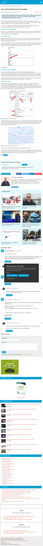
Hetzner (9, 543)
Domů (2, 5)
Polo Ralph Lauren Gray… (7, 477)
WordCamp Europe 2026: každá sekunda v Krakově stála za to (16, 530)
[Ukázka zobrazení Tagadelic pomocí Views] (21, 135)
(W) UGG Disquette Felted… (7, 483)
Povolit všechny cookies (12, 275)
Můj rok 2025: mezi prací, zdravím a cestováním (13, 517)
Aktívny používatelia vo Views (8, 501)
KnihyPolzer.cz (23, 397)
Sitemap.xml (10, 540)
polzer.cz (31, 183)
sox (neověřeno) (8, 299)
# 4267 (41, 288)
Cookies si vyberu (11, 278)
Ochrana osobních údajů (13, 168)
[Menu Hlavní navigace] (41, 2)
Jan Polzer (18, 12)
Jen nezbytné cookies (23, 275)
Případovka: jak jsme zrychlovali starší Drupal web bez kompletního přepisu (19, 516)
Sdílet (19, 173)
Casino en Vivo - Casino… (7, 472)
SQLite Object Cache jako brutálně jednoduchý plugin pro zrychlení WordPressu (20, 532)
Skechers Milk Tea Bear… (7, 461)
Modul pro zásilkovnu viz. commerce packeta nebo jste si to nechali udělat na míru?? (19, 498)
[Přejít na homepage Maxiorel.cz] (4, 2)
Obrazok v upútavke (6, 495)
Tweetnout (26, 173)
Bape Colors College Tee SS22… (8, 463)
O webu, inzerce (4, 540)
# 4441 (41, 299)
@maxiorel (15, 187)
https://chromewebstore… (7, 474)
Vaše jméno (4, 338)
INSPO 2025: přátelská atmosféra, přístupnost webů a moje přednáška (18, 519)
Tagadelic (6, 31)
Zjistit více (8, 272)
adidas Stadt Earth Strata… (7, 480)
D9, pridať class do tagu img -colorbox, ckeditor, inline (13, 497)
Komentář (4, 342)
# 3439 (41, 265)
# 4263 (40, 277)
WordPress (21, 525)
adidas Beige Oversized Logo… (8, 469)
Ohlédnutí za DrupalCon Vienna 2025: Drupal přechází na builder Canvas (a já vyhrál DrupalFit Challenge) (31, 225)
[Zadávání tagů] (21, 56)
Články (5, 5)
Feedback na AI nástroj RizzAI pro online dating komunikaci (14, 489)
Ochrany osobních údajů (26, 354)
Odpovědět (8, 261)
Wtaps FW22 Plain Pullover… (8, 458)
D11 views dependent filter (7, 494)
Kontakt (15, 540)
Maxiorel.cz (14, 538)
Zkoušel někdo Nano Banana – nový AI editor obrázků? (13, 492)
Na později (39, 173)
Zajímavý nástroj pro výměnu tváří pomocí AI (11, 491)
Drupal (5, 155)
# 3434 (40, 250)
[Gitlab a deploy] (10, 374)
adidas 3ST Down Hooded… (7, 466)
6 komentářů (39, 12)
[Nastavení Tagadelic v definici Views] (21, 103)
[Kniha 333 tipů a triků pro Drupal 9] (21, 388)
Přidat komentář (6, 173)
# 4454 (40, 323)
